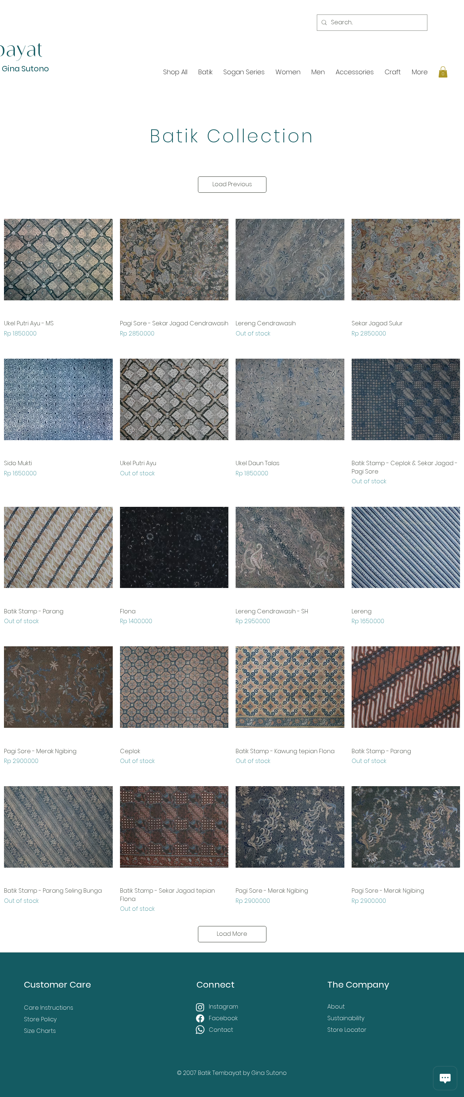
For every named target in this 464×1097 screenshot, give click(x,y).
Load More (232, 934)
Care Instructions (48, 1008)
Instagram (224, 1006)
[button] (443, 72)
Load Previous (232, 184)
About (336, 1006)
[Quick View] (58, 259)
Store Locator (346, 1030)
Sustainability (345, 1018)
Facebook (224, 1018)
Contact (221, 1030)
